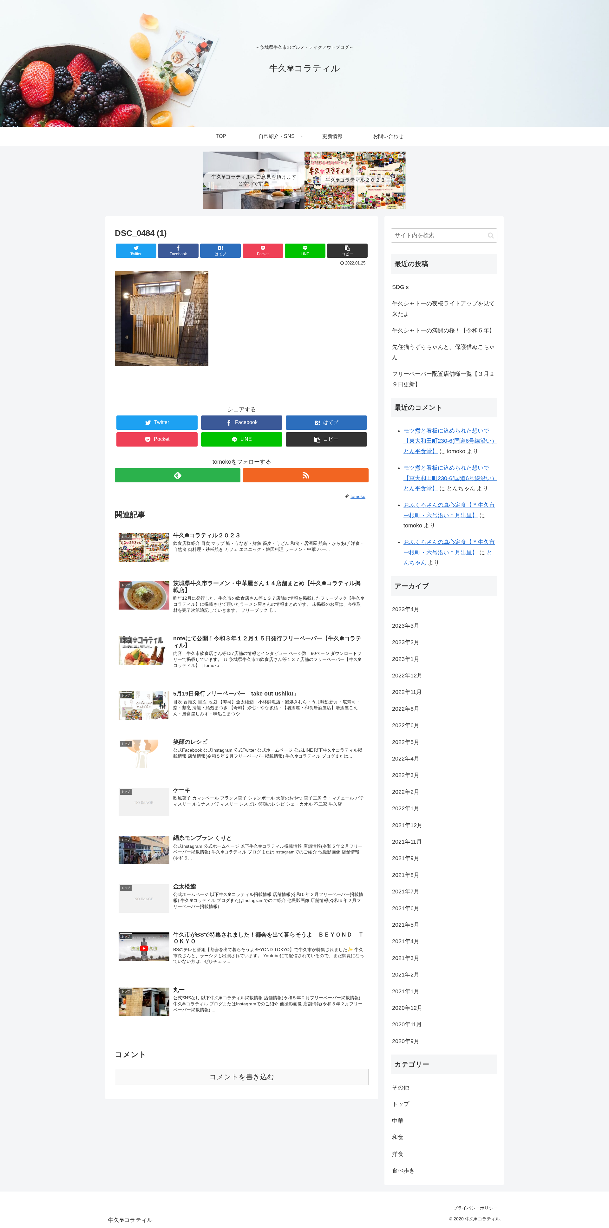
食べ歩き (403, 1170)
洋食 (397, 1154)
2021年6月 (405, 908)
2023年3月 (405, 626)
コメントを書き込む (241, 1077)
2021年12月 (407, 825)
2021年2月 (405, 974)
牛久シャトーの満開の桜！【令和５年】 (443, 330)
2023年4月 (405, 609)
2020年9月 (405, 1041)
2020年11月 (407, 1024)
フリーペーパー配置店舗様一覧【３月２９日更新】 (443, 379)
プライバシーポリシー (475, 1208)
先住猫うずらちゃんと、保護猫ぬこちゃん (443, 352)
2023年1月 (405, 659)
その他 (400, 1087)
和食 (397, 1137)
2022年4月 (405, 758)
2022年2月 (405, 792)
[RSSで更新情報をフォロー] (306, 475)
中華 (397, 1121)
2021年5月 (405, 925)
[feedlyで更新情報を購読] (177, 475)
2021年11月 (407, 842)
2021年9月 (405, 858)
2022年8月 (405, 709)
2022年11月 (407, 692)
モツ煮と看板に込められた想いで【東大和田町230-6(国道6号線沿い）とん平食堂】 (450, 441)
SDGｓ (401, 287)
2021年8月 (405, 875)
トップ (400, 1104)
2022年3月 (405, 775)
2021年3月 (405, 958)
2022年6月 (405, 725)
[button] (490, 235)
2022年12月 (407, 675)
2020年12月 (407, 1008)
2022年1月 (405, 808)
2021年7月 (405, 891)
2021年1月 (405, 991)
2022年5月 (405, 742)
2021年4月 (405, 941)
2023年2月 (405, 642)
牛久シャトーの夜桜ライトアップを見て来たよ (443, 308)
